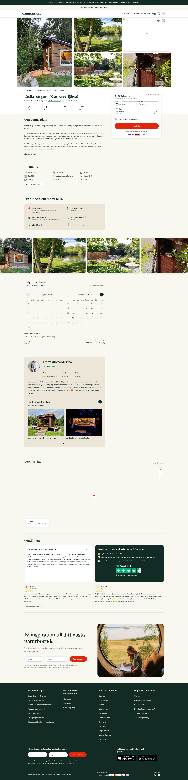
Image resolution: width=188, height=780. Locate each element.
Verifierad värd (50, 366)
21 (52, 318)
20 (47, 318)
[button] (126, 104)
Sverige (102, 696)
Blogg (154, 13)
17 (33, 318)
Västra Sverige (105, 735)
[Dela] (163, 21)
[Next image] (184, 255)
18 (38, 318)
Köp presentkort (137, 13)
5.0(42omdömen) (54, 100)
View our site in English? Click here (94, 7)
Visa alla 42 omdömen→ (33, 606)
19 (43, 318)
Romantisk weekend (36, 709)
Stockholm (103, 700)
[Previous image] (4, 255)
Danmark (102, 739)
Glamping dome (69, 708)
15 (57, 313)
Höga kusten (104, 731)
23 (61, 318)
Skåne (101, 705)
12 (43, 313)
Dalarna (102, 726)
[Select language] (159, 13)
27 (47, 323)
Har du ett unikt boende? (144, 709)
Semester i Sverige (36, 700)
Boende (126, 13)
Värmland (103, 713)
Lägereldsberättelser (143, 700)
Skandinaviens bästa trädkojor (40, 705)
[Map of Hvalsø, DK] (147, 35)
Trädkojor (67, 703)
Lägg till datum (136, 126)
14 (52, 313)
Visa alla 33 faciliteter (34, 185)
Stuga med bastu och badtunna (41, 722)
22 (57, 318)
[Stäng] (160, 2)
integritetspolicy (64, 667)
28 (52, 323)
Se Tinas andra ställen (36, 405)
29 (57, 323)
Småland (102, 722)
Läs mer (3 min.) (30, 154)
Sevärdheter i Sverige (37, 696)
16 (61, 313)
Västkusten (103, 709)
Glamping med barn (36, 718)
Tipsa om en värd (141, 713)
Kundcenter (139, 705)
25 (38, 323)
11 (38, 313)
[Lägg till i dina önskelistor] (158, 21)
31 (33, 327)
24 (33, 323)
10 (33, 313)
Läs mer (31, 393)
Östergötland (104, 718)
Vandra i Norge (34, 713)
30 (61, 323)
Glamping (67, 699)
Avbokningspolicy (141, 718)
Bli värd (147, 13)
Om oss (137, 696)
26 (42, 323)
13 (47, 313)
